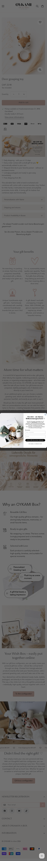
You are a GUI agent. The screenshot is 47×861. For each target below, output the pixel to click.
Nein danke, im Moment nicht (35, 443)
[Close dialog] (45, 414)
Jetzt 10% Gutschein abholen (35, 440)
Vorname (27, 430)
